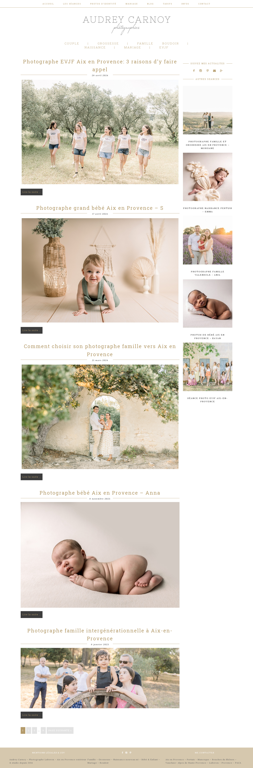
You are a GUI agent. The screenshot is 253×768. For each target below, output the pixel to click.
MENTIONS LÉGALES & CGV (48, 752)
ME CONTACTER (204, 752)
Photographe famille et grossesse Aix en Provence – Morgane (207, 144)
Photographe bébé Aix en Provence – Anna (100, 492)
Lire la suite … (31, 192)
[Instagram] (201, 71)
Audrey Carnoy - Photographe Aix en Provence (126, 24)
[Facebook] (194, 71)
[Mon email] (214, 71)
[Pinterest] (207, 71)
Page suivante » (60, 730)
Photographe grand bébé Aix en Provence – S (100, 208)
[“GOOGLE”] (221, 71)
